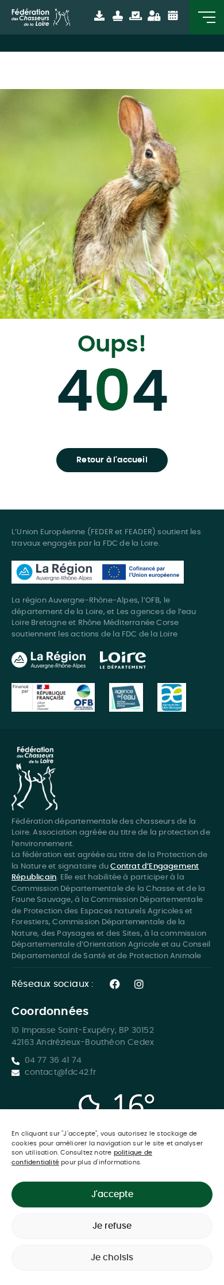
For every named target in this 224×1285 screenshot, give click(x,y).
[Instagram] (139, 984)
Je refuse (112, 1226)
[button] (112, 460)
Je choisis (112, 1257)
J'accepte (112, 1194)
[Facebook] (115, 984)
